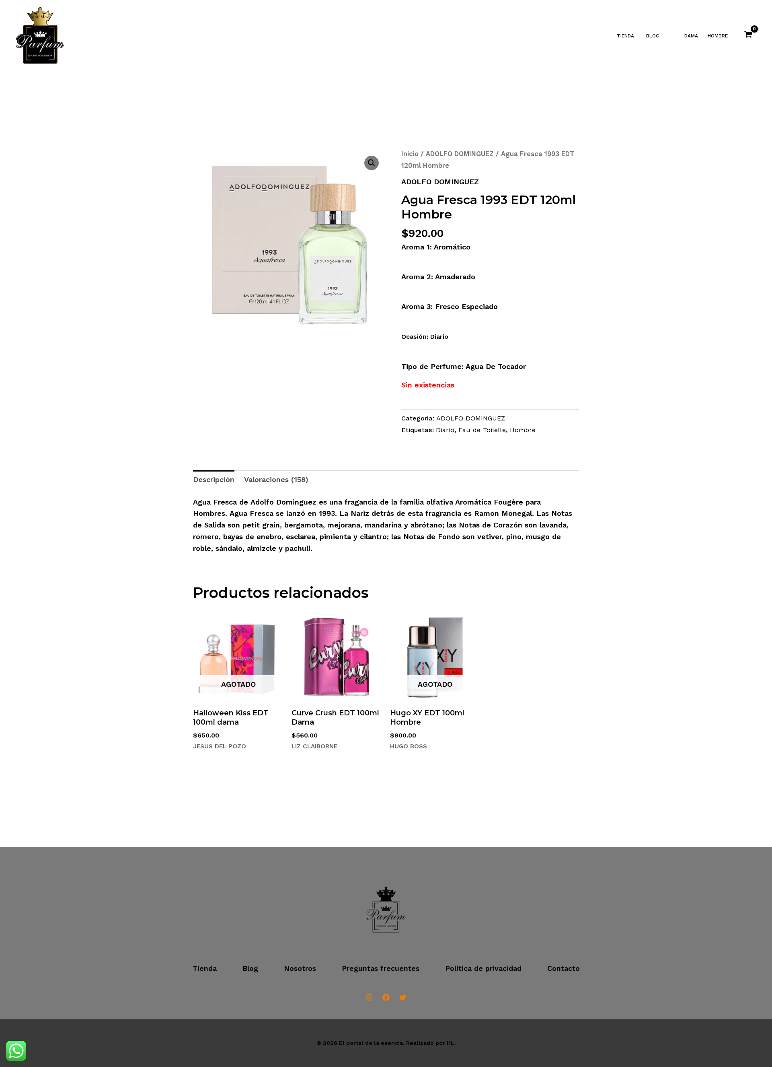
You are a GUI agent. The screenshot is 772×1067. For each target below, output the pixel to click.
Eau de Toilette (482, 430)
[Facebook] (386, 997)
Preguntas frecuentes (380, 968)
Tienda (625, 36)
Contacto (563, 968)
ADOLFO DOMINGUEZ (460, 154)
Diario (445, 430)
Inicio (410, 154)
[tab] (213, 479)
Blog (652, 36)
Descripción (213, 479)
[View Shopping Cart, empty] (748, 35)
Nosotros (300, 968)
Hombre (523, 430)
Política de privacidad (483, 968)
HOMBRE (718, 36)
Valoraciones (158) (276, 479)
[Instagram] (369, 997)
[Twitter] (403, 997)
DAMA (691, 36)
